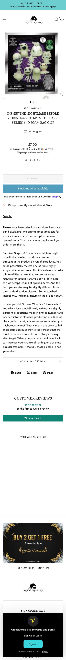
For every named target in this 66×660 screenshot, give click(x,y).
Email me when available (33, 188)
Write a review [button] (33, 418)
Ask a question (33, 361)
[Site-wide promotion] (33, 543)
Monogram (33, 108)
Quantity (33, 160)
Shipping (21, 152)
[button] (33, 149)
